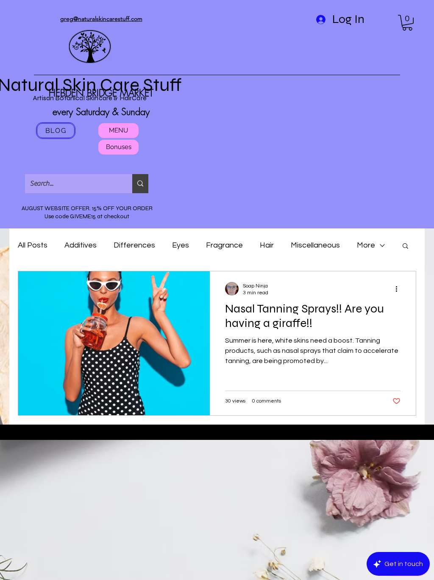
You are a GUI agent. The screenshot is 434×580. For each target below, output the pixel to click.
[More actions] (399, 289)
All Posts (32, 245)
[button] (407, 23)
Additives (80, 245)
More (366, 245)
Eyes (180, 245)
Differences (134, 245)
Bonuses (118, 147)
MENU (118, 130)
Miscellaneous (315, 245)
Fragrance (224, 245)
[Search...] (140, 183)
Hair (267, 245)
